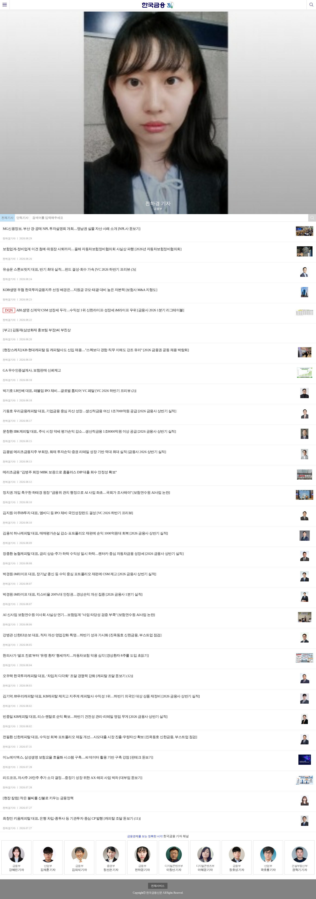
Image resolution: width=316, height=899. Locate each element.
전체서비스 (157, 885)
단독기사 (22, 217)
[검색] (311, 4)
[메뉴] (4, 4)
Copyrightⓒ (139, 892)
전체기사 (7, 217)
